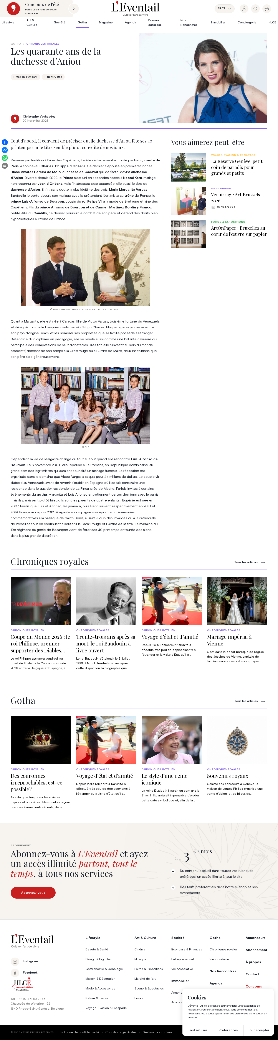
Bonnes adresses (155, 22)
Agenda (130, 22)
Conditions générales (120, 1032)
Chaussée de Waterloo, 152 (30, 1003)
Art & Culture (31, 22)
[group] (244, 8)
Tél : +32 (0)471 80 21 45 (28, 999)
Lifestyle (8, 22)
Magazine (106, 22)
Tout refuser (197, 1030)
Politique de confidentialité (80, 1032)
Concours (254, 986)
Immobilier (218, 22)
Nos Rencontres (188, 22)
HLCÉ (272, 22)
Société (60, 22)
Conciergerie (247, 22)
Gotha (82, 22)
